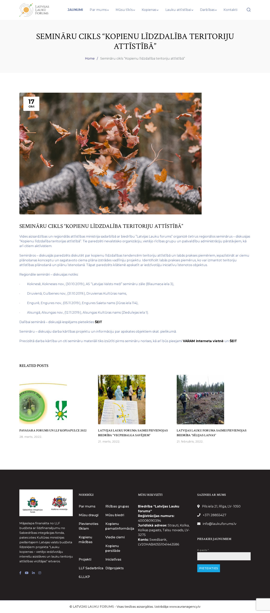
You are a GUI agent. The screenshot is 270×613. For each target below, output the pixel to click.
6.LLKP (84, 577)
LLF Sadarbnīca (91, 568)
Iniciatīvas (113, 559)
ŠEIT (98, 322)
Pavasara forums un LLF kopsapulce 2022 (53, 430)
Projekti (85, 559)
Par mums (87, 506)
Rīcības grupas (117, 506)
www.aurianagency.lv (184, 606)
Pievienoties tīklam (88, 526)
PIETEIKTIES (208, 568)
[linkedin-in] (33, 573)
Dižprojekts (114, 568)
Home (90, 58)
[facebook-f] (20, 573)
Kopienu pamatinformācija (119, 526)
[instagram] (39, 573)
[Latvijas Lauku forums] (34, 9)
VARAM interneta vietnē (203, 341)
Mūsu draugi (88, 515)
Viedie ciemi (115, 537)
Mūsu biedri (114, 515)
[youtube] (26, 573)
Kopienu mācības (86, 539)
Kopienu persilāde (112, 548)
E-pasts (203, 550)
